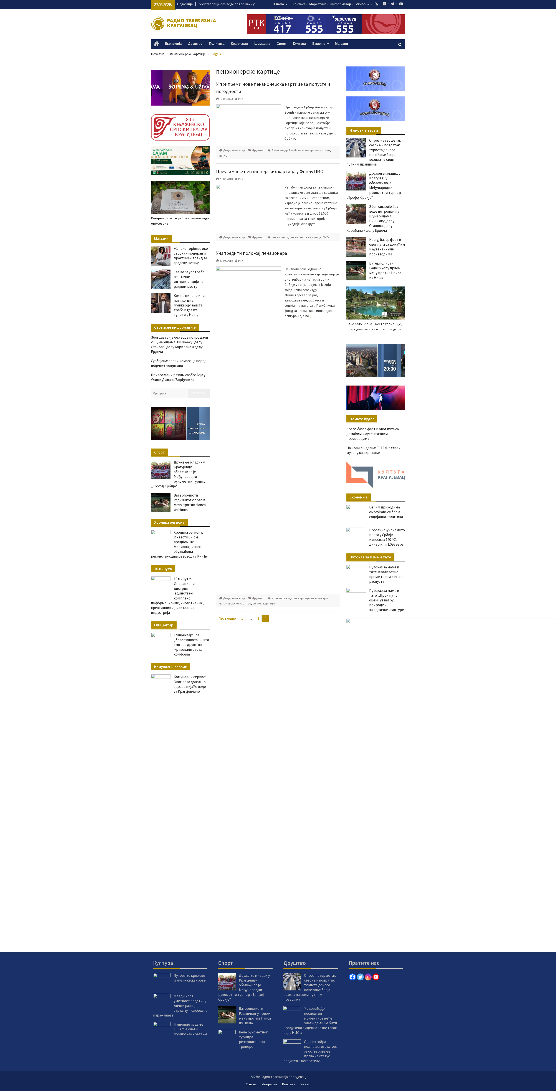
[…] (313, 316)
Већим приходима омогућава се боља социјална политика (386, 512)
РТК (240, 99)
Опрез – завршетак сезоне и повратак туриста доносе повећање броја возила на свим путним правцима (373, 152)
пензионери (280, 237)
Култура (299, 44)
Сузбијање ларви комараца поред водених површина (179, 363)
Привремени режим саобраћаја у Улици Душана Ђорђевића (178, 377)
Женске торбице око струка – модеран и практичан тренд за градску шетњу (191, 255)
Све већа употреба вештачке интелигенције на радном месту (189, 279)
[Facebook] (352, 976)
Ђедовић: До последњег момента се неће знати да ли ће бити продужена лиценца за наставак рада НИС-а (310, 1020)
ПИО (326, 237)
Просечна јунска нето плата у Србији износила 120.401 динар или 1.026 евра (387, 537)
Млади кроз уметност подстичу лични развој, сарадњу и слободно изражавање (180, 1006)
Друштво (195, 44)
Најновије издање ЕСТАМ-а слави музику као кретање (373, 450)
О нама (278, 4)
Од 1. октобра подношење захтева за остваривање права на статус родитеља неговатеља (310, 1051)
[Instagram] (368, 976)
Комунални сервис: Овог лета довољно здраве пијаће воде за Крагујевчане (190, 684)
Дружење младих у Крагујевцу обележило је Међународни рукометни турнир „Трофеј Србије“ (373, 185)
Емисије (318, 44)
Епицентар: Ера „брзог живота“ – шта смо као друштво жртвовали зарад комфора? (191, 645)
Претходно (227, 618)
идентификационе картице (291, 598)
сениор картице (264, 603)
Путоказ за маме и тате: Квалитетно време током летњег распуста (386, 574)
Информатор (340, 4)
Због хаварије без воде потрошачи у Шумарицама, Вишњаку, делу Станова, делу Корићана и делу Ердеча (372, 218)
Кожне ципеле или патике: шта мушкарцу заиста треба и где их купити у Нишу (189, 305)
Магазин (341, 44)
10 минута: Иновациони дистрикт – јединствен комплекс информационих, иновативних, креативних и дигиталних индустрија (177, 595)
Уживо (360, 4)
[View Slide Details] (375, 360)
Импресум (269, 1084)
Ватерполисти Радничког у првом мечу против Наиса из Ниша (385, 270)
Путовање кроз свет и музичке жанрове (190, 978)
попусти (224, 155)
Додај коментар (234, 150)
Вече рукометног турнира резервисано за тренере (253, 1039)
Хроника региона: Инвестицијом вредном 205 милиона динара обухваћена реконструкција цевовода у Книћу (179, 544)
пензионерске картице (314, 150)
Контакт (299, 4)
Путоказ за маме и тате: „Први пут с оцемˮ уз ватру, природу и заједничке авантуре (386, 600)
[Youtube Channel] (375, 976)
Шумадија (262, 44)
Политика (216, 44)
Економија (173, 44)
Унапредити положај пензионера (251, 253)
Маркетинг (317, 4)
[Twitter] (360, 976)
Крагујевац (239, 44)
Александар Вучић (284, 150)
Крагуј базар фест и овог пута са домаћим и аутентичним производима (387, 246)
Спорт (281, 44)
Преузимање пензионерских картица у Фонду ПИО (269, 171)
